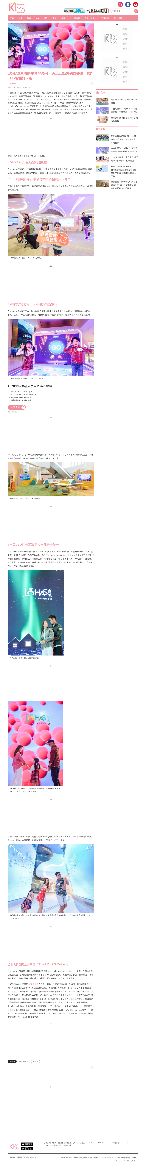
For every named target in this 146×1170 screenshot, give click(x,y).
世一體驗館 (75, 18)
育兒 (46, 18)
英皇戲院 (34, 984)
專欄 (63, 18)
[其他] (92, 84)
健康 (55, 18)
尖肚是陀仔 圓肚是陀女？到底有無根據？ (124, 119)
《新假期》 (82, 1143)
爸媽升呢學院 (90, 18)
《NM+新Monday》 (103, 1143)
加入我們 (118, 18)
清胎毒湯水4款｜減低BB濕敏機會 (124, 101)
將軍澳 (35, 1061)
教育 (29, 18)
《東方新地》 (115, 1143)
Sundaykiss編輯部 (14, 87)
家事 (20, 18)
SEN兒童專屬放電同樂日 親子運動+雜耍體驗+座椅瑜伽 (124, 159)
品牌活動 (105, 18)
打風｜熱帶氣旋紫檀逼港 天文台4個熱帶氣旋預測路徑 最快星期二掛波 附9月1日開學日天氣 (124, 171)
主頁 (12, 18)
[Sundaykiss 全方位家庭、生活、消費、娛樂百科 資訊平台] (27, 7)
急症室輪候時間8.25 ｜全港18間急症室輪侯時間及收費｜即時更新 (124, 139)
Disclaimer (119, 1161)
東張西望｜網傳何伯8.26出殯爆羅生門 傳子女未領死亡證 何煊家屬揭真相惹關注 (124, 185)
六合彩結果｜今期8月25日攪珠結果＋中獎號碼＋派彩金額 (124, 110)
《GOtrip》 (91, 1143)
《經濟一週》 (67, 1145)
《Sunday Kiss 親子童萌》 (53, 1145)
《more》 (125, 1143)
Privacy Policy (131, 1161)
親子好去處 (12, 83)
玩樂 (38, 18)
